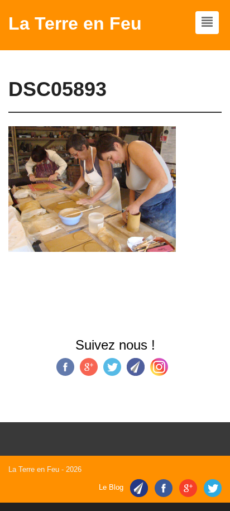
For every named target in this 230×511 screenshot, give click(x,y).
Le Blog (111, 488)
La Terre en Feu (75, 23)
